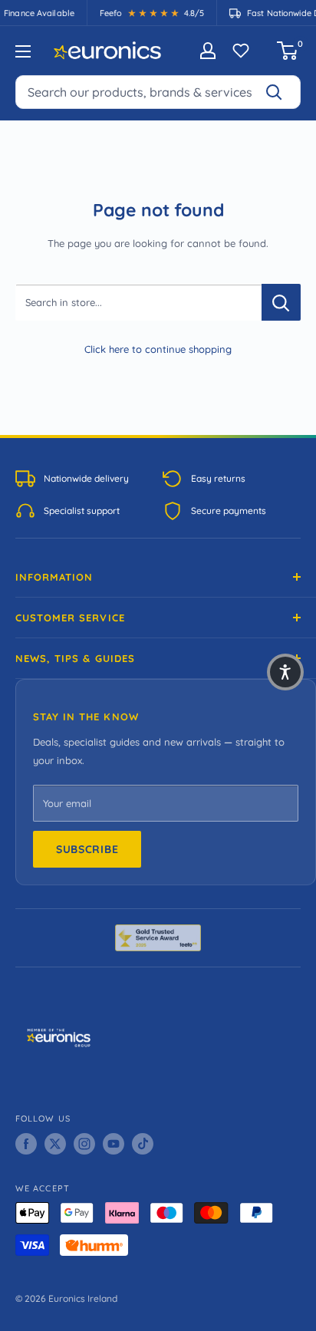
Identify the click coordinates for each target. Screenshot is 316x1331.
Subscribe (87, 849)
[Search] (281, 92)
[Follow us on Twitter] (55, 1144)
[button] (285, 672)
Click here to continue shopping (158, 349)
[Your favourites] (240, 50)
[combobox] (158, 92)
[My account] (208, 50)
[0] (288, 50)
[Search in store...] (281, 302)
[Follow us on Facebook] (26, 1144)
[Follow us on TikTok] (142, 1144)
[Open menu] (23, 51)
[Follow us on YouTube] (113, 1144)
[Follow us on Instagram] (84, 1144)
